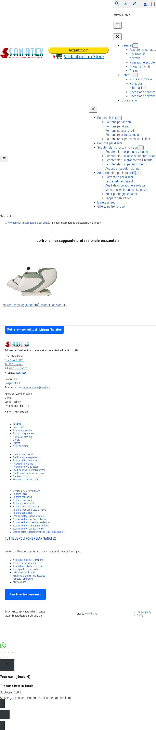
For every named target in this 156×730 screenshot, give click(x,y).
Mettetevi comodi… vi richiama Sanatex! (34, 329)
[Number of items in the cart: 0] (153, 4)
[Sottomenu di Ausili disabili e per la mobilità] (138, 173)
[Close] (7, 665)
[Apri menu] (118, 25)
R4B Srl (88, 613)
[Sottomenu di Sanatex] (135, 45)
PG (95, 613)
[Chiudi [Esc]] (1, 652)
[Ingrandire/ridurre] (13, 652)
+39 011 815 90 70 (17, 368)
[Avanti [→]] (5, 657)
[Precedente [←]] (1, 657)
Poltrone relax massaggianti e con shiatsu (29, 222)
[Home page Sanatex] (6, 222)
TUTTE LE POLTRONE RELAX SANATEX (30, 538)
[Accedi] (145, 4)
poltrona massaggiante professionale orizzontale (34, 305)
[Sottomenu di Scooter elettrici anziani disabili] (141, 148)
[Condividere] (5, 652)
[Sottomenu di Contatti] (135, 75)
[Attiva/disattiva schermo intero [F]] (9, 652)
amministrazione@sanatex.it (36, 387)
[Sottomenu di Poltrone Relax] (119, 118)
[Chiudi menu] (118, 36)
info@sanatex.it (12, 383)
